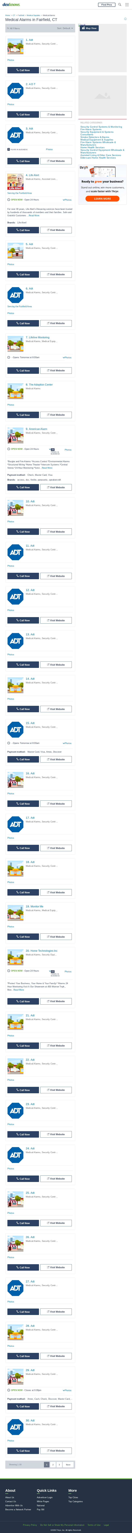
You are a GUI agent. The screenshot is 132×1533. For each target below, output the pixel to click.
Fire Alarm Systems (90, 129)
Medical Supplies (33, 15)
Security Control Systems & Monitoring (101, 126)
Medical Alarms (33, 44)
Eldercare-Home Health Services (98, 157)
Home (7, 15)
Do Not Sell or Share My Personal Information (62, 1525)
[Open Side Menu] (127, 4)
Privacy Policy (30, 1525)
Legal (106, 1525)
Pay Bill (40, 1509)
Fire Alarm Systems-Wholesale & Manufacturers (98, 143)
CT (14, 15)
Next (68, 1465)
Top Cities (73, 1497)
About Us (9, 1497)
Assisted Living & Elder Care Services (100, 155)
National (41, 1505)
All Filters (15, 28)
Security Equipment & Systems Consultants (96, 133)
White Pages (43, 1501)
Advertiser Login (44, 1497)
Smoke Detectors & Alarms (94, 137)
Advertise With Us (14, 1505)
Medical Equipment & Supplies (56, 341)
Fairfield (21, 15)
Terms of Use (94, 1525)
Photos (10, 60)
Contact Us (10, 1501)
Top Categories (75, 1501)
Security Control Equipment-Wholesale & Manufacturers (102, 151)
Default (66, 28)
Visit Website (57, 70)
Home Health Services (92, 147)
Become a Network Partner (18, 1509)
